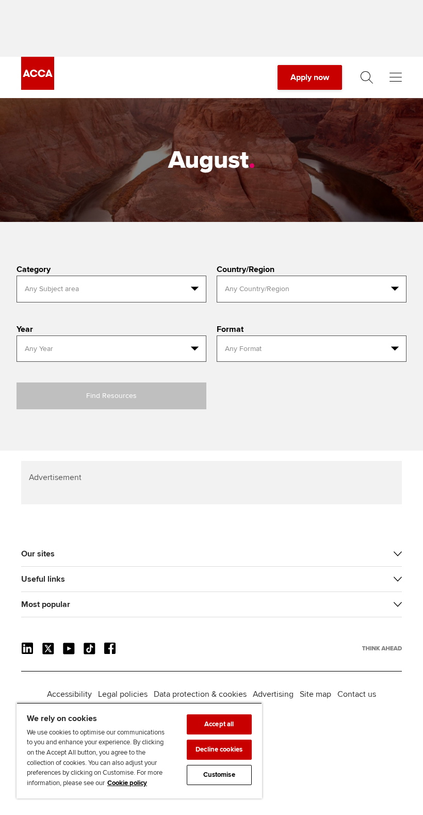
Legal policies (123, 694)
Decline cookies (219, 749)
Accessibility (69, 694)
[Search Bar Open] (366, 77)
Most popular (45, 604)
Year (25, 329)
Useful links (43, 579)
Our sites (38, 554)
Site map (315, 694)
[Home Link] (382, 648)
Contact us (356, 694)
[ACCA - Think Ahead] (37, 87)
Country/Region (245, 269)
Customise (219, 775)
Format (230, 329)
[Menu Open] (395, 77)
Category (34, 269)
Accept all (219, 724)
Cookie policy (127, 783)
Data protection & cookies (200, 694)
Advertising (273, 694)
